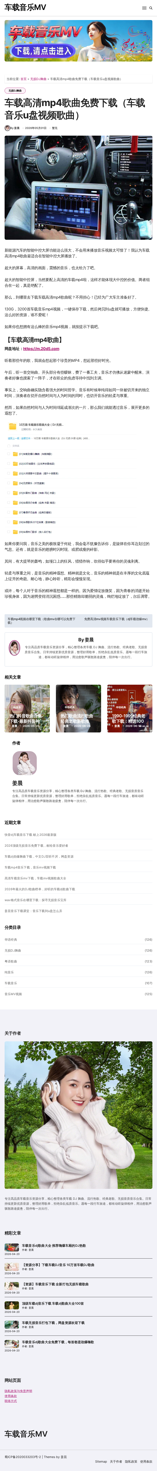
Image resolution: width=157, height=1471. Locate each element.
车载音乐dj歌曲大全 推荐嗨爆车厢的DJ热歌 (54, 1245)
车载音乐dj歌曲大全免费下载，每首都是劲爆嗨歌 (58, 1342)
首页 (23, 79)
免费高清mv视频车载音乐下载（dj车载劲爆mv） (116, 619)
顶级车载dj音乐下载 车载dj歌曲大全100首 (53, 1303)
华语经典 (70, 707)
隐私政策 (131, 1461)
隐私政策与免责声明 (18, 1391)
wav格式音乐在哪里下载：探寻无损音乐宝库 (35, 900)
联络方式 (11, 1401)
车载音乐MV (25, 7)
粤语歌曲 (11, 961)
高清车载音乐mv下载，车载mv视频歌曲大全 (35, 878)
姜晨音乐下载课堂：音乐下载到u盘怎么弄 (33, 911)
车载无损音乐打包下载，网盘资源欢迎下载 (53, 1323)
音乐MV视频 (13, 994)
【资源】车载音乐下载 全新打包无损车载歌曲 (55, 1284)
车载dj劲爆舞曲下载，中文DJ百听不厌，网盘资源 (39, 856)
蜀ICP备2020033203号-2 (23, 1457)
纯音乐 (17, 707)
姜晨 (89, 639)
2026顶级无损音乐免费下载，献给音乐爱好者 (36, 845)
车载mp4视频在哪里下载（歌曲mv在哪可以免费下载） (41, 621)
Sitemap (101, 1461)
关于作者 (116, 1461)
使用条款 (11, 1396)
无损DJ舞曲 (38, 79)
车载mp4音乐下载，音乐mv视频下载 (30, 867)
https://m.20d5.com (41, 348)
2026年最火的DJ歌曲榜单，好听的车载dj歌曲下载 (40, 889)
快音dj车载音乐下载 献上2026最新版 (30, 835)
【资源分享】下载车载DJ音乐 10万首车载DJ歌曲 (58, 1265)
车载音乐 (11, 983)
